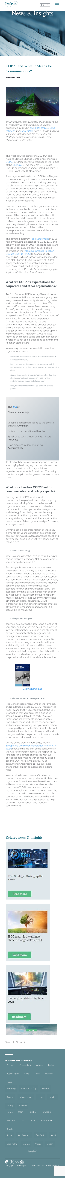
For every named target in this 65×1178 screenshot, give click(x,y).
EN (42, 5)
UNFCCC (18, 164)
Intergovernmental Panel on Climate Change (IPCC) (30, 252)
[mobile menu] (57, 4)
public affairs (26, 130)
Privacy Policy (52, 1165)
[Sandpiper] (11, 4)
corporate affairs (38, 127)
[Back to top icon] (58, 1171)
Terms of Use (38, 1165)
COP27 (10, 161)
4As (14, 406)
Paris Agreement (40, 238)
